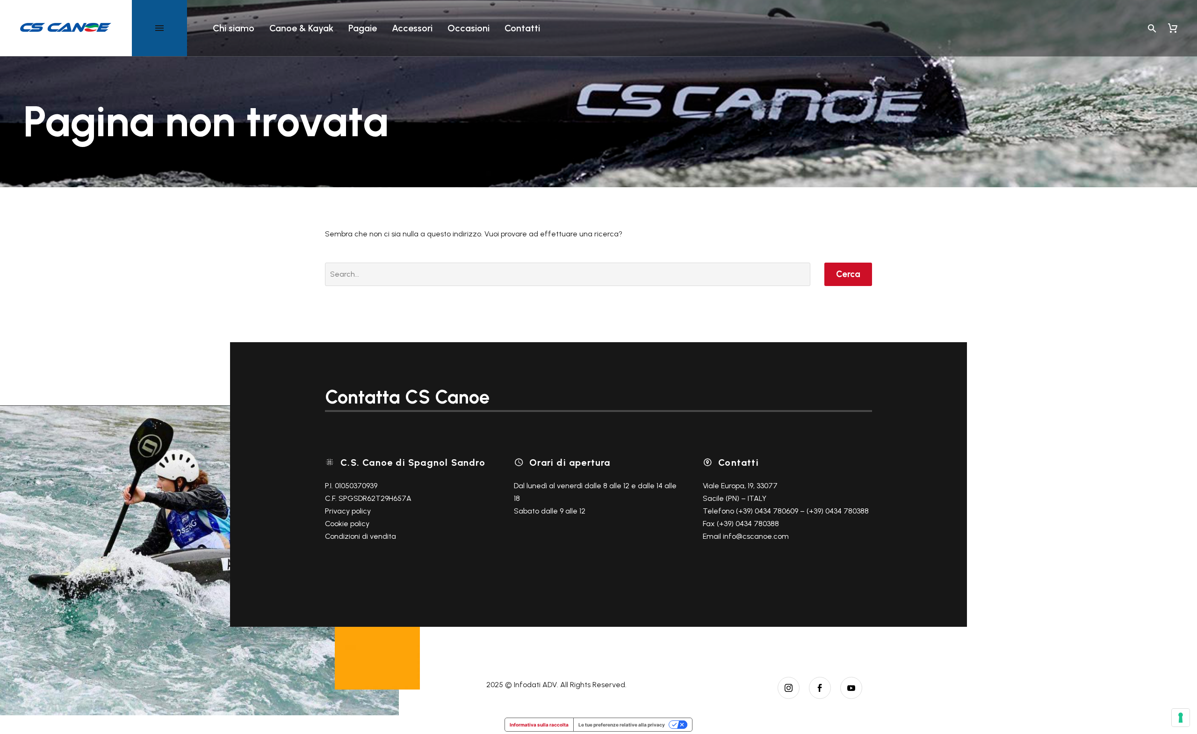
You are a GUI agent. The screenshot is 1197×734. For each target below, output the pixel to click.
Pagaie (362, 28)
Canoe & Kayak (301, 28)
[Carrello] (1172, 28)
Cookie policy (347, 523)
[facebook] (820, 688)
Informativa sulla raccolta (539, 724)
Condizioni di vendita (360, 536)
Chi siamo (233, 28)
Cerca (848, 274)
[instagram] (789, 688)
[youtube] (851, 688)
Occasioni (468, 28)
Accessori (412, 28)
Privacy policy (348, 510)
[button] (1152, 28)
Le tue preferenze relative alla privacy (621, 724)
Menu (159, 28)
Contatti (522, 28)
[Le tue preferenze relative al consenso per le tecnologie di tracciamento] (1181, 718)
